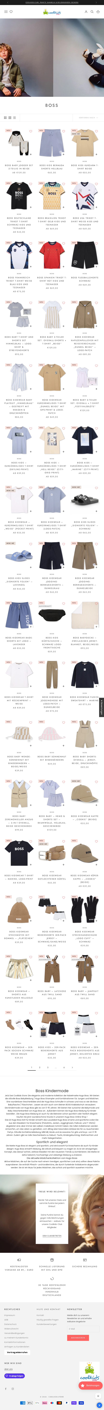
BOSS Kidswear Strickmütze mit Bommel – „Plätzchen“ (19, 935)
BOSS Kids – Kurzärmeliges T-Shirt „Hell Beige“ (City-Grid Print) (52, 467)
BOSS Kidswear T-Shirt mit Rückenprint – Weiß (19, 700)
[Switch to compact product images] (14, 117)
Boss (19, 161)
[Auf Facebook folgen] (5, 1388)
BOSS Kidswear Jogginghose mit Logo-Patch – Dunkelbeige (52, 702)
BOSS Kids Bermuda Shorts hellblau (52, 167)
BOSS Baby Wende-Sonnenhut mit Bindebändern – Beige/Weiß (19, 761)
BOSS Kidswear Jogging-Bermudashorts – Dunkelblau (52, 583)
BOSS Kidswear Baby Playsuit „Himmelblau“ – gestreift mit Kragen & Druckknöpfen (19, 407)
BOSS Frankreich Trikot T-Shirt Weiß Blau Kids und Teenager (19, 282)
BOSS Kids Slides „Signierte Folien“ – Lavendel (19, 581)
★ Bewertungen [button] (101, 707)
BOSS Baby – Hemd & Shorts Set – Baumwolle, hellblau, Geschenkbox (52, 821)
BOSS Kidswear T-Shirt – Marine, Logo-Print (19, 877)
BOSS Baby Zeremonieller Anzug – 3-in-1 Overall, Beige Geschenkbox (19, 821)
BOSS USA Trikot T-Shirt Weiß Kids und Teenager (85, 221)
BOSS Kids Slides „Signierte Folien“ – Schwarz (84, 525)
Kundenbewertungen (47, 1324)
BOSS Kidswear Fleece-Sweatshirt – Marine (85, 699)
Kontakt (40, 1315)
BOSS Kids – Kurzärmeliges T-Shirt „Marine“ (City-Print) (84, 466)
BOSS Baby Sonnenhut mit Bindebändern (52, 758)
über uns (8, 1369)
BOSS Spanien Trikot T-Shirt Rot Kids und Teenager (52, 281)
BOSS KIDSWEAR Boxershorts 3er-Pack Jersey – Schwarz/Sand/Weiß (52, 936)
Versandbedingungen (14, 1333)
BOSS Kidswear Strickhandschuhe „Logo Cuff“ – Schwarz (84, 936)
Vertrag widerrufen (17, 1352)
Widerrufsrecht (11, 1328)
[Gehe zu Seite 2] (72, 1067)
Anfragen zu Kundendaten (16, 1346)
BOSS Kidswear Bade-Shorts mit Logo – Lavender (19, 641)
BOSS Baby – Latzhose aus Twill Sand (52, 993)
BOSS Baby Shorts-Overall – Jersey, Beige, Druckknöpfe (85, 760)
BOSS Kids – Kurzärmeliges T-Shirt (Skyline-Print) (19, 466)
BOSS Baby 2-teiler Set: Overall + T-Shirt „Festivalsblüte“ (85, 403)
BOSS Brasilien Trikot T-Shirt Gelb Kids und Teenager (52, 221)
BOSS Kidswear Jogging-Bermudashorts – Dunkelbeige (84, 583)
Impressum (9, 1315)
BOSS (52, 928)
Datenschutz (10, 1324)
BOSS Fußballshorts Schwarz (85, 279)
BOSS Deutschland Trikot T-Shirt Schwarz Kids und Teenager (19, 223)
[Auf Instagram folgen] (12, 1388)
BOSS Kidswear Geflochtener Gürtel (52, 877)
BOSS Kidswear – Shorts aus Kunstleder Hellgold (19, 994)
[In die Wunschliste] (30, 131)
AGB (6, 1319)
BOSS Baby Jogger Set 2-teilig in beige (19, 167)
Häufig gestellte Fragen (48, 1319)
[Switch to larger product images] (5, 117)
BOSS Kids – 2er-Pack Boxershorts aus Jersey (52, 1050)
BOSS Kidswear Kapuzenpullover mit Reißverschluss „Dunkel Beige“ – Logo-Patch (85, 344)
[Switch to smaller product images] (10, 117)
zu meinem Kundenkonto (16, 1337)
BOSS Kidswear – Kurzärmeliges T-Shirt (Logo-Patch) (52, 525)
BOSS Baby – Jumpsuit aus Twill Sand (85, 993)
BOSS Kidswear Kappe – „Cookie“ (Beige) (85, 818)
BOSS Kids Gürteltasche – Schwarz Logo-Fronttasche (52, 642)
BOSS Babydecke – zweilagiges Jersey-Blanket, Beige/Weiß (85, 641)
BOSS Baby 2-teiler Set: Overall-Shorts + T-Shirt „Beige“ (52, 340)
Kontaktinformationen (14, 1342)
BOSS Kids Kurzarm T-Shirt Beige (85, 167)
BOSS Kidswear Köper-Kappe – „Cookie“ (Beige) (85, 879)
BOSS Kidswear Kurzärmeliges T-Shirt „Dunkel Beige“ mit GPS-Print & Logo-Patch (52, 407)
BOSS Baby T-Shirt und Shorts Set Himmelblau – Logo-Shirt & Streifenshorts (19, 344)
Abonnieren (78, 1337)
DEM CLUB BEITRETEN (52, 1235)
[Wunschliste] (11, 11)
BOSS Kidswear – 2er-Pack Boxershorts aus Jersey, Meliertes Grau (85, 1050)
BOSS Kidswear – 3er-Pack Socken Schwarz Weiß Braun (19, 1050)
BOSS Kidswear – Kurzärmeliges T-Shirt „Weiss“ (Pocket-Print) (19, 525)
